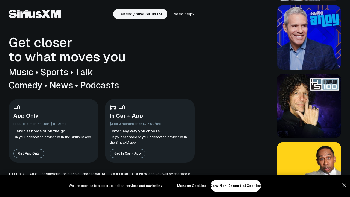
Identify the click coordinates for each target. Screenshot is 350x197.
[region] (175, 186)
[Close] (344, 185)
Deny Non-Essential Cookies (236, 186)
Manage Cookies (191, 185)
